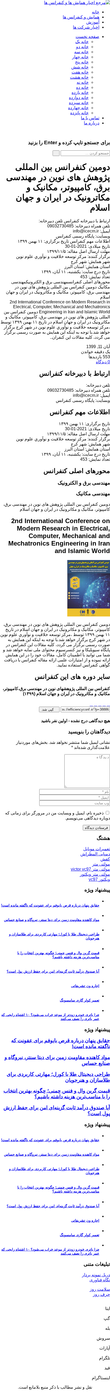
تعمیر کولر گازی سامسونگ (79, 1000)
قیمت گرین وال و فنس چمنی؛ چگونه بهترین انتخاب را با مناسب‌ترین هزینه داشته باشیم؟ (58, 955)
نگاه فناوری (99, 1280)
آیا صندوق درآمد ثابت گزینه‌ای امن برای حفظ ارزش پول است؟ (53, 971)
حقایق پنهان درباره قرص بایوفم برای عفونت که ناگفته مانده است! (50, 905)
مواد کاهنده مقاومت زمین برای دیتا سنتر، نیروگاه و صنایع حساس (51, 920)
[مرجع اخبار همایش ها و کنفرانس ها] (77, 2)
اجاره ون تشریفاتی (85, 986)
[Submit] (56, 153)
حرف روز (101, 1294)
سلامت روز (100, 1289)
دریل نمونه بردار (96, 1275)
